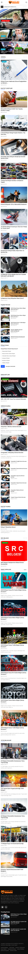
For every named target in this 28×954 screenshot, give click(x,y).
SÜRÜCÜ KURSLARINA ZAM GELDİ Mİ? (11, 38)
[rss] (6, 907)
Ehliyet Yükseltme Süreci (8, 527)
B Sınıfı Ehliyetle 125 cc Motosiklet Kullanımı (14, 204)
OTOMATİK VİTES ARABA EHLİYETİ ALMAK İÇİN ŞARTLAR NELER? (13, 275)
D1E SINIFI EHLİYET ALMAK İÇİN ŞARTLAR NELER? (18, 922)
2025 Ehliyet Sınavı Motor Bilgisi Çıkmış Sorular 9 (12, 618)
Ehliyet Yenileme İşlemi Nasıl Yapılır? (6, 52)
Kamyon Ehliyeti (6, 358)
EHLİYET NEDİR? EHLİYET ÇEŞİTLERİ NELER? (16, 330)
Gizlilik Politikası (4, 947)
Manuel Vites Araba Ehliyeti (8, 353)
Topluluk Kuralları (12, 949)
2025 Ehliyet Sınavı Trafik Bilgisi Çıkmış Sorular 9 (18, 323)
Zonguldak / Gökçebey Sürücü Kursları (12, 452)
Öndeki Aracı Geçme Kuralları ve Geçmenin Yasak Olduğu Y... (13, 399)
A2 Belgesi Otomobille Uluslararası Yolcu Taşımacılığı (13, 816)
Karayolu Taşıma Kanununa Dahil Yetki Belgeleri (12, 870)
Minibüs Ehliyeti (6, 360)
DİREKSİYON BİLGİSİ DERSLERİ (18, 336)
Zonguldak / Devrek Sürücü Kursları (19, 468)
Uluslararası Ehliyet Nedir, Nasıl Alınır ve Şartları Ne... (12, 251)
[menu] (1, 2)
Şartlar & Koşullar (5, 950)
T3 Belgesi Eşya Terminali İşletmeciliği (12, 843)
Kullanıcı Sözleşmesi (20, 947)
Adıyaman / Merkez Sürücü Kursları (11, 426)
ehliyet (2, 26)
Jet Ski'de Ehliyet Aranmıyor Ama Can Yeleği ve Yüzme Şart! (14, 227)
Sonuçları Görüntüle (10, 366)
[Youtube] (2, 907)
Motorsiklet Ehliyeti (6, 351)
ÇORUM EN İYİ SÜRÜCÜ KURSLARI (10, 6)
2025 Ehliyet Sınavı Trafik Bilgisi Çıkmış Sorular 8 (12, 728)
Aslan (2, 84)
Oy (2, 366)
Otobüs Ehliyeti (5, 362)
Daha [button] (25, 569)
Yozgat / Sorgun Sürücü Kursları (18, 497)
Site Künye (11, 947)
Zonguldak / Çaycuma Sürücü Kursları (17, 476)
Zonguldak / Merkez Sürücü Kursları (17, 490)
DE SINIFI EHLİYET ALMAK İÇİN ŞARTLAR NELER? (18, 929)
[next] (26, 7)
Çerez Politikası (20, 949)
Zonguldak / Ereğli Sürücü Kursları (19, 461)
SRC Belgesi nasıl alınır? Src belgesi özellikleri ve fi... (11, 563)
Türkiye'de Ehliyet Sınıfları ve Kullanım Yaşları (12, 181)
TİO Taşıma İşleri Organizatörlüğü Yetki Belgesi (12, 789)
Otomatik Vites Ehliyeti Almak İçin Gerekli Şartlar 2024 (13, 157)
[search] (26, 2)
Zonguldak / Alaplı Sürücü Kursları (19, 482)
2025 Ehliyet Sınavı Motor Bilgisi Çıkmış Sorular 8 (12, 701)
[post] (14, 19)
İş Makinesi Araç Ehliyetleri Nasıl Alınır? (12, 298)
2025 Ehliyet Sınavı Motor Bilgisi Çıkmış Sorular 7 (18, 309)
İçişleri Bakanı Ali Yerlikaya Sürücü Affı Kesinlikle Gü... (12, 82)
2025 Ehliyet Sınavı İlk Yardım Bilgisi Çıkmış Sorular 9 (13, 590)
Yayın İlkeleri (4, 949)
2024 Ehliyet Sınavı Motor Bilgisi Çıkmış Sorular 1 (18, 316)
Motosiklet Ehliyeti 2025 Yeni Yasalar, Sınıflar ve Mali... (12, 109)
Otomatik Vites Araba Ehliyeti (8, 355)
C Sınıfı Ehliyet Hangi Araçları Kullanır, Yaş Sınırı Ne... (13, 133)
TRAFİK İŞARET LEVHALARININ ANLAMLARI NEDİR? (19, 51)
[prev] (24, 7)
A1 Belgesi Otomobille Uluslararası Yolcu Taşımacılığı (13, 761)
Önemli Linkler (13, 950)
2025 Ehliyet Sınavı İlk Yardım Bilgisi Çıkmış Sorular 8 (13, 673)
